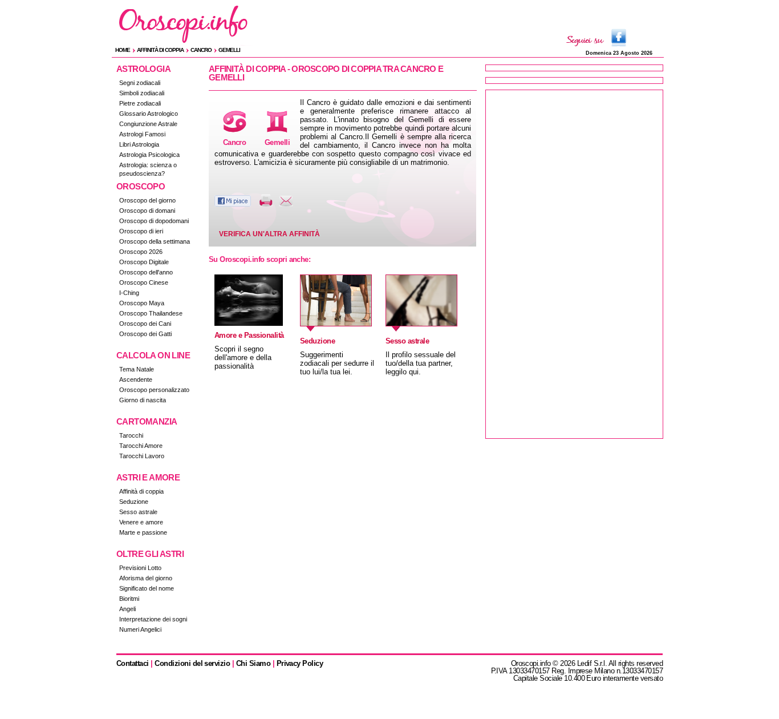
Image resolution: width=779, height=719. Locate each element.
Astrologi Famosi (142, 134)
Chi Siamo (253, 663)
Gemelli (229, 50)
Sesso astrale (138, 511)
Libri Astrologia (139, 144)
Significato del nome (146, 588)
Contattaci (132, 663)
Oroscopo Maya (141, 303)
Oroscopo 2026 (141, 251)
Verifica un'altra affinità (269, 234)
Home (122, 50)
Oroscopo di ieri (141, 231)
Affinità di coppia (160, 50)
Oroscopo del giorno (147, 200)
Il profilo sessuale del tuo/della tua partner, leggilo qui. (421, 363)
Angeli (127, 608)
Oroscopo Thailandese (150, 313)
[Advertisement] (574, 264)
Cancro (201, 50)
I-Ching (129, 292)
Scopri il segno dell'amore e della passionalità (242, 357)
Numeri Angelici (140, 629)
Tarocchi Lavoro (141, 456)
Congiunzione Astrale (148, 123)
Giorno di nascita (142, 400)
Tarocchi (131, 435)
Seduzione (133, 501)
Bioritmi (129, 598)
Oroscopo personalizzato (154, 389)
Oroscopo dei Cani (145, 323)
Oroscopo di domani (147, 210)
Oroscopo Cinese (143, 282)
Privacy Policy (300, 663)
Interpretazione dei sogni (153, 619)
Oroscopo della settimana (154, 241)
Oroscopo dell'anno (146, 272)
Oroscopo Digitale (144, 261)
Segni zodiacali (139, 82)
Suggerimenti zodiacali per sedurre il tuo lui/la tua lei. (337, 363)
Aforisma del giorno (145, 578)
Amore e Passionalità (249, 335)
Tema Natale (136, 369)
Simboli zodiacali (141, 93)
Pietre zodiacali (140, 103)
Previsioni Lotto (140, 567)
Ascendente (135, 379)
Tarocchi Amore (141, 445)
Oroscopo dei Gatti (145, 333)
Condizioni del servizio (192, 663)
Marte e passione (143, 532)
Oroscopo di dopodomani (154, 220)
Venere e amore (141, 522)
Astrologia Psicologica (149, 154)
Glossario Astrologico (148, 113)
